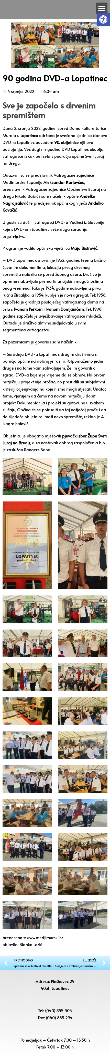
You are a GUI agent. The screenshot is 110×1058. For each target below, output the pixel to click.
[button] (103, 19)
